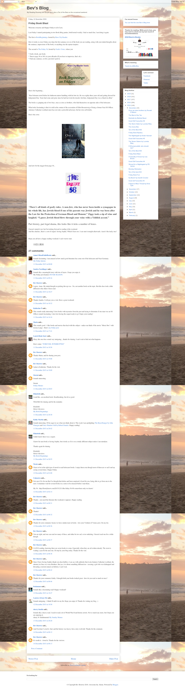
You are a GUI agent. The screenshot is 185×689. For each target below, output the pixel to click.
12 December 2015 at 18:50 (42, 604)
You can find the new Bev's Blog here (137, 22)
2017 (129, 99)
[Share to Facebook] (41, 244)
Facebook (147, 76)
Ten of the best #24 (135, 172)
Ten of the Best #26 (135, 130)
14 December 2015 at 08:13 (42, 643)
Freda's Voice (60, 49)
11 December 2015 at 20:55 (42, 459)
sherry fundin (38, 609)
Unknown (36, 478)
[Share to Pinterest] (43, 244)
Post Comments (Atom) (78, 665)
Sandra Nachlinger (40, 269)
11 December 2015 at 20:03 (42, 389)
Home (73, 658)
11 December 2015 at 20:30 (42, 414)
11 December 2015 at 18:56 (42, 347)
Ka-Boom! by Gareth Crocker (138, 178)
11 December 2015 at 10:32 (42, 303)
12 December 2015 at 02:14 (42, 491)
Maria (35, 322)
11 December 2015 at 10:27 (42, 292)
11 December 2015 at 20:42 (42, 428)
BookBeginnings (42, 37)
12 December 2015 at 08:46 (42, 581)
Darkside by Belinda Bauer (138, 118)
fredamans (37, 586)
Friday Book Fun (134, 175)
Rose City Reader (61, 37)
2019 (129, 94)
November (133, 189)
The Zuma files (134, 127)
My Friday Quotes (39, 261)
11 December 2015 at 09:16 (42, 278)
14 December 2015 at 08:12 (42, 632)
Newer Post (33, 658)
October (132, 192)
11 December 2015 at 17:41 (42, 331)
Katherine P (37, 308)
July (130, 201)
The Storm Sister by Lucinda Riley (140, 124)
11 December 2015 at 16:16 (42, 317)
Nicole (35, 464)
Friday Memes (38, 385)
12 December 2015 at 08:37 (42, 540)
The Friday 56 (43, 49)
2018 (129, 96)
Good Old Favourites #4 (137, 161)
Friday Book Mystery (135, 132)
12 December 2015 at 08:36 (42, 526)
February (132, 215)
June (131, 204)
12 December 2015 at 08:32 (42, 514)
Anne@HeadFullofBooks (42, 255)
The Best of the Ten (135, 115)
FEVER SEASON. (56, 274)
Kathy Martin (38, 419)
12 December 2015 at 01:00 (42, 473)
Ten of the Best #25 (135, 151)
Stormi (35, 375)
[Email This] (35, 244)
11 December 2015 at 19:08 (42, 359)
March (131, 212)
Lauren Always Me (40, 598)
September (133, 195)
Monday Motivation (135, 169)
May (130, 206)
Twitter (146, 83)
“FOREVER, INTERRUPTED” (53, 344)
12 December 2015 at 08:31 (42, 503)
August (131, 198)
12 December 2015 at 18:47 (42, 593)
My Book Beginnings (40, 411)
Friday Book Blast (134, 154)
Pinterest (147, 79)
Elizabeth (36, 394)
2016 (129, 102)
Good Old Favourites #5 (137, 138)
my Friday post (54, 328)
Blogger (115, 684)
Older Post (113, 658)
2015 (129, 105)
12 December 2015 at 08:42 (42, 570)
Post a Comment (36, 648)
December (133, 108)
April (130, 209)
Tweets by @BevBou (132, 66)
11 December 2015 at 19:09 (42, 370)
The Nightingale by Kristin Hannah (140, 135)
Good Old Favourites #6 (137, 121)
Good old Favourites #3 (137, 181)
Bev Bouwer (37, 283)
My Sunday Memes (56, 617)
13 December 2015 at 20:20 (42, 620)
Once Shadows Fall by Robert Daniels (56, 425)
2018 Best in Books (133, 37)
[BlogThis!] (37, 244)
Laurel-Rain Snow (40, 336)
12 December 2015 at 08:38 (42, 554)
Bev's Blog (38, 8)
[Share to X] (39, 244)
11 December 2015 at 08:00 (42, 264)
